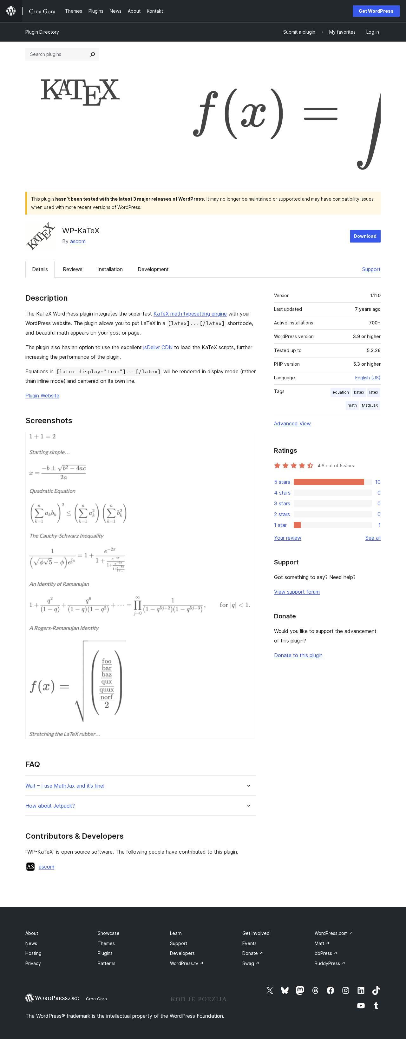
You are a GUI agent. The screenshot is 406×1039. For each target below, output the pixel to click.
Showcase (109, 933)
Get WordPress (376, 11)
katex (359, 392)
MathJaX (370, 405)
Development (153, 269)
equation (340, 392)
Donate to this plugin (298, 655)
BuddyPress (330, 963)
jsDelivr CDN (158, 347)
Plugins (105, 953)
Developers (182, 953)
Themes (106, 943)
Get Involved (256, 933)
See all (373, 538)
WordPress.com (334, 933)
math (352, 405)
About (31, 933)
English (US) (368, 377)
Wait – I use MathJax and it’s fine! (64, 786)
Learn (176, 933)
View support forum (297, 592)
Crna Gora (96, 998)
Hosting (33, 953)
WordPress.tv (187, 963)
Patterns (106, 963)
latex (373, 392)
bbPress (326, 953)
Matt (322, 943)
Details (40, 269)
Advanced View (292, 423)
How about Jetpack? (50, 806)
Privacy (33, 963)
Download (365, 236)
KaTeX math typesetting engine (190, 313)
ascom (78, 241)
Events (249, 943)
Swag (250, 963)
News (31, 943)
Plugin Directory (42, 32)
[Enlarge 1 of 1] (248, 440)
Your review (287, 538)
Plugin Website (42, 395)
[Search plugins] (92, 54)
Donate (252, 953)
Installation (110, 269)
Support (371, 269)
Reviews (72, 269)
